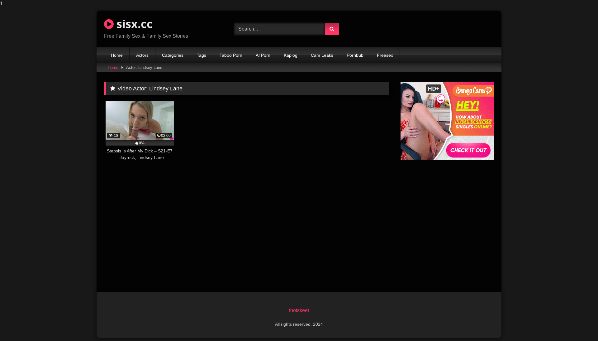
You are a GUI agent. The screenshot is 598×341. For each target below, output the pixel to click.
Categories (172, 55)
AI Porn (263, 55)
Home (117, 55)
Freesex (385, 55)
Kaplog (290, 55)
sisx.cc (133, 23)
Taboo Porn (231, 55)
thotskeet (299, 310)
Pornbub (355, 55)
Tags (201, 55)
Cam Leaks (322, 55)
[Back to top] (579, 324)
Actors (142, 55)
